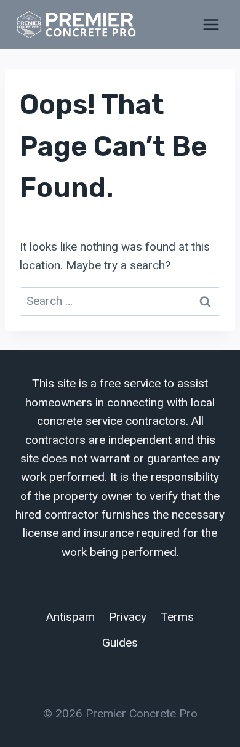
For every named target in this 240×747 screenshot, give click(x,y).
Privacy (127, 617)
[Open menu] (210, 24)
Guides (120, 643)
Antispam (70, 617)
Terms (177, 617)
